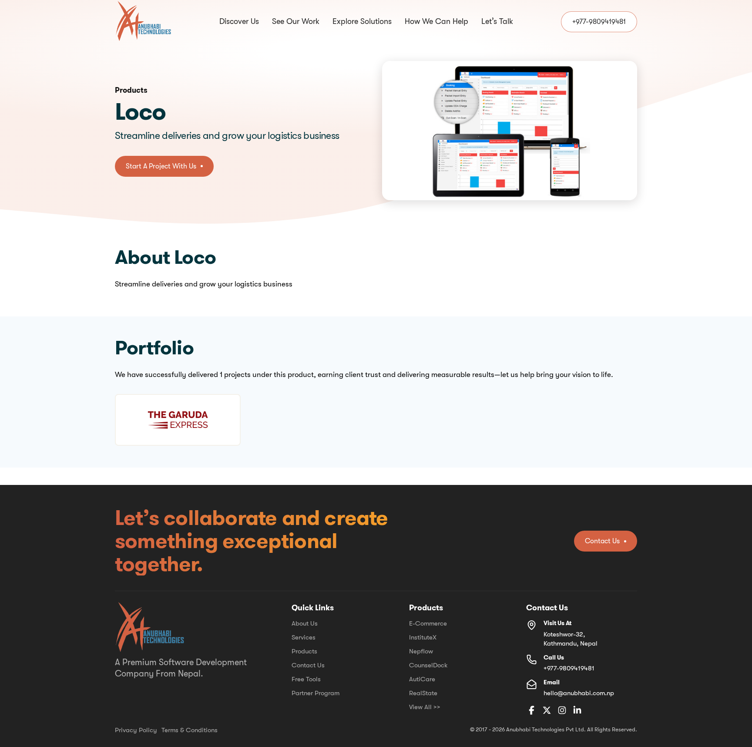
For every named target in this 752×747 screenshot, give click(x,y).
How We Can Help (436, 21)
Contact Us (308, 665)
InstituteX (422, 637)
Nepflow (421, 651)
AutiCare (422, 679)
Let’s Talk (497, 21)
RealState (423, 693)
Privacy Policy (136, 730)
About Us (305, 623)
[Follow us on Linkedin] (577, 711)
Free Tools (306, 679)
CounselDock (428, 665)
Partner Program (315, 693)
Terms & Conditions (189, 730)
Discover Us (239, 21)
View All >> (424, 707)
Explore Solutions (362, 21)
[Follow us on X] (546, 711)
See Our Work (295, 21)
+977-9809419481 (569, 668)
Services (304, 637)
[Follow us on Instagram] (562, 711)
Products (304, 651)
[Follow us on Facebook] (531, 711)
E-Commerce (428, 623)
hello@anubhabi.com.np (579, 693)
